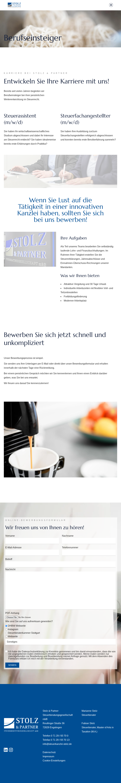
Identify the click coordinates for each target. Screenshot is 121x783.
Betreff (8, 559)
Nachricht (10, 569)
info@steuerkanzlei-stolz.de (57, 744)
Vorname (10, 536)
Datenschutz (49, 752)
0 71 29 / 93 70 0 (59, 735)
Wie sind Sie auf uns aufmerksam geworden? (29, 621)
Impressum (48, 756)
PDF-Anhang (12, 613)
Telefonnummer (70, 547)
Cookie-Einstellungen (54, 760)
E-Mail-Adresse (13, 547)
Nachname (67, 536)
